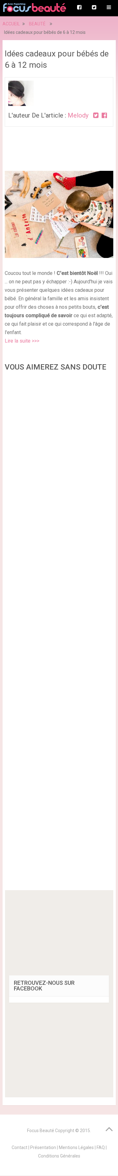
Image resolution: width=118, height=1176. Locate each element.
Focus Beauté (40, 1130)
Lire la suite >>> (22, 341)
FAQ (101, 1147)
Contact (19, 1147)
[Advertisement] (59, 633)
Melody (78, 115)
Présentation (43, 1147)
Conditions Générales (59, 1155)
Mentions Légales (76, 1147)
